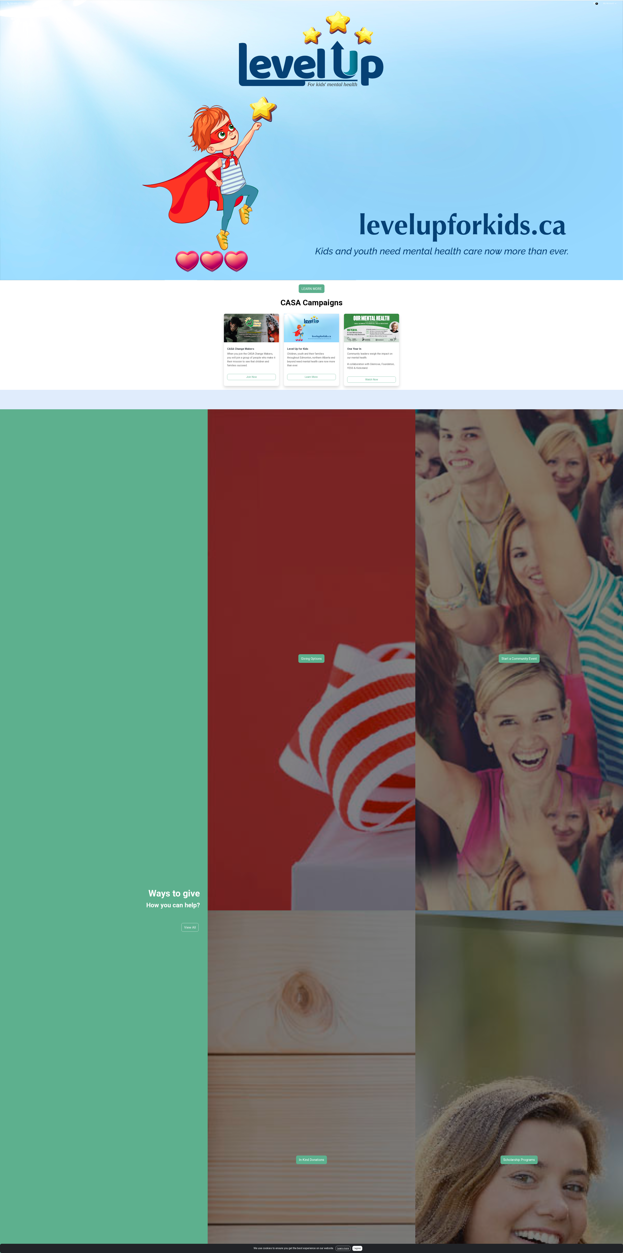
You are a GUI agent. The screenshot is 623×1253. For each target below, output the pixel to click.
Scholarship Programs (519, 1160)
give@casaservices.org (38, 3)
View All (190, 927)
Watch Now (371, 379)
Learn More (311, 376)
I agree (357, 1248)
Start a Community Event (519, 659)
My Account (608, 3)
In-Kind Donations (311, 1160)
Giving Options (311, 659)
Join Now (251, 376)
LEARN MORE (311, 289)
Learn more (343, 1248)
